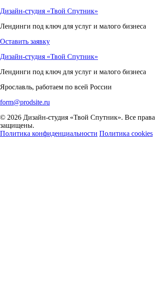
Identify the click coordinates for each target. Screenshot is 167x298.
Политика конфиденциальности (49, 133)
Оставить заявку (25, 41)
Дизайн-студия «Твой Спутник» (49, 11)
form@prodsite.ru (25, 102)
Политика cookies (126, 133)
